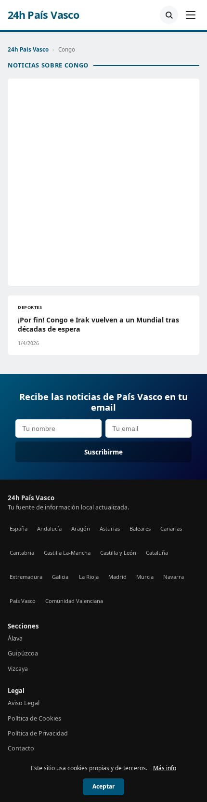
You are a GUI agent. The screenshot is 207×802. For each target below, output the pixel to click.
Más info (164, 768)
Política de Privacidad (38, 733)
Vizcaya (18, 669)
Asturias (110, 528)
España (18, 528)
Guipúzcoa (23, 653)
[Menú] (190, 15)
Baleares (140, 528)
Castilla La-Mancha (67, 552)
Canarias (171, 528)
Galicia (60, 576)
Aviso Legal (23, 703)
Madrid (117, 576)
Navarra (173, 576)
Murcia (145, 576)
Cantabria (22, 552)
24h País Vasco (43, 15)
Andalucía (49, 528)
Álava (15, 638)
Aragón (80, 528)
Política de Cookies (34, 718)
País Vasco (23, 600)
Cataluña (157, 552)
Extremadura (26, 576)
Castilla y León (118, 552)
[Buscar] (169, 15)
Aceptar (103, 786)
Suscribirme (103, 451)
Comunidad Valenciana (74, 600)
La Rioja (89, 576)
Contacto (21, 748)
